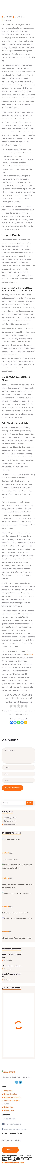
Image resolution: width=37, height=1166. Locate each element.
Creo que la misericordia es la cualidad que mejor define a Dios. (17, 886)
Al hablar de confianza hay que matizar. (16, 938)
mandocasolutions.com (13, 1162)
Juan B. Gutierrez (20, 17)
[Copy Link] (25, 722)
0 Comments (7, 20)
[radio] (11, 706)
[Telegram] (22, 722)
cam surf (29, 654)
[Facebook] (11, 722)
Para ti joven (9, 821)
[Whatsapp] (18, 722)
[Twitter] (15, 722)
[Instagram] (20, 1082)
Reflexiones (8, 824)
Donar (11, 1150)
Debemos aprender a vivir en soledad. (16, 913)
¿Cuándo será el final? (10, 859)
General (7, 818)
